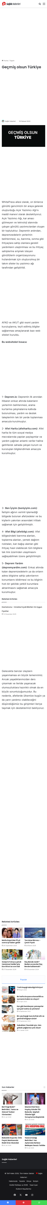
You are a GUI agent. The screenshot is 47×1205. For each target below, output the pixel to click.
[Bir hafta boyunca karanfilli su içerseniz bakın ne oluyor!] (8, 999)
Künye (29, 1181)
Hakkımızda (13, 1181)
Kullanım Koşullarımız (23, 1189)
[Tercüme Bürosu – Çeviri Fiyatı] (34, 933)
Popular (23, 979)
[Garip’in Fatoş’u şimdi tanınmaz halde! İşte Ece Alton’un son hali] (12, 954)
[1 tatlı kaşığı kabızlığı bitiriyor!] (8, 990)
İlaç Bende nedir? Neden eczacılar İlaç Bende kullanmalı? (33, 964)
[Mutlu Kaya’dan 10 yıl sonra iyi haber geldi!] (12, 933)
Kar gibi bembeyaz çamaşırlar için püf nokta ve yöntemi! (30, 1007)
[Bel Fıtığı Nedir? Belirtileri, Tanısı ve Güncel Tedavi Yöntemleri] (12, 1098)
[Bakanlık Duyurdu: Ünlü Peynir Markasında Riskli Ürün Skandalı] (12, 1129)
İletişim (35, 1181)
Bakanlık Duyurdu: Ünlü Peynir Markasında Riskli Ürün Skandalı (12, 1140)
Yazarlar (22, 1181)
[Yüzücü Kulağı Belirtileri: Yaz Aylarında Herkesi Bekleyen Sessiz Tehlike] (35, 1129)
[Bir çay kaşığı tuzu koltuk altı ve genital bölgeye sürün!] (8, 1018)
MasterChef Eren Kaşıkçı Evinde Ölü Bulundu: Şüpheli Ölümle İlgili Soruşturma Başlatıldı (34, 1112)
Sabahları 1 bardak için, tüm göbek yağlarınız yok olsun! (29, 1026)
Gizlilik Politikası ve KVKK (18, 1185)
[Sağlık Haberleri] (11, 4)
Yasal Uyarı (34, 1185)
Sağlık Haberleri (10, 121)
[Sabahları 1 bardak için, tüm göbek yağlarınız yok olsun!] (8, 1028)
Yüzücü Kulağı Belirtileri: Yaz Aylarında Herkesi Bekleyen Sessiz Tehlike (35, 1142)
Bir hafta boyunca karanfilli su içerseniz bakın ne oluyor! (30, 997)
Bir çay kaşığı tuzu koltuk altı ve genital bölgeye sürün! (30, 1017)
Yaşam (12, 61)
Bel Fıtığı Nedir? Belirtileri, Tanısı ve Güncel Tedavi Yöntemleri (10, 1111)
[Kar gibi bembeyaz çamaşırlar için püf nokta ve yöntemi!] (8, 1009)
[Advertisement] (23, 33)
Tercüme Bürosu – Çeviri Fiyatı (32, 941)
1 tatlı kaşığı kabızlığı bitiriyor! (30, 987)
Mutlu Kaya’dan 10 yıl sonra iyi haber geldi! (11, 941)
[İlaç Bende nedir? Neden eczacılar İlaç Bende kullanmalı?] (34, 954)
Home (5, 61)
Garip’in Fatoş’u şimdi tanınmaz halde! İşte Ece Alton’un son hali (11, 964)
